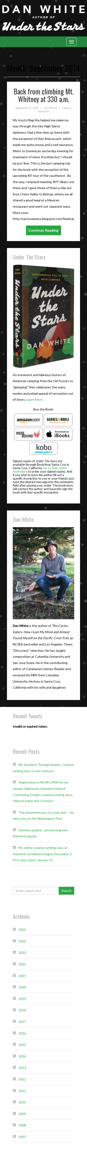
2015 (22, 1045)
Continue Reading (43, 230)
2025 (22, 930)
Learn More (34, 399)
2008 (22, 1125)
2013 (22, 1068)
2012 (22, 1079)
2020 (22, 987)
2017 (22, 1022)
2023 (22, 953)
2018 (22, 1010)
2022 (22, 964)
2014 (22, 1056)
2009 (22, 1114)
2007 (22, 1137)
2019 (22, 999)
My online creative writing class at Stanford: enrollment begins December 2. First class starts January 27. (42, 854)
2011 (22, 1091)
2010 (22, 1102)
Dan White (50, 108)
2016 (22, 1033)
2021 (22, 976)
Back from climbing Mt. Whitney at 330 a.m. (44, 95)
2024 (22, 941)
